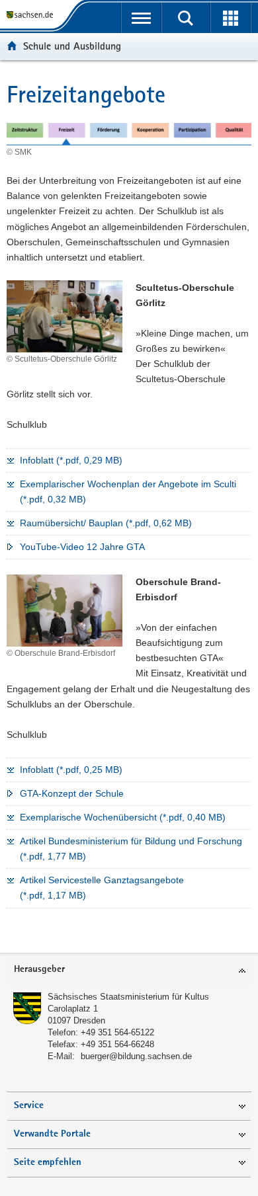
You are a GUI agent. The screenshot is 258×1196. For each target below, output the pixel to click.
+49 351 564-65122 (117, 1032)
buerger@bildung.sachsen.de (136, 1056)
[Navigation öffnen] (141, 18)
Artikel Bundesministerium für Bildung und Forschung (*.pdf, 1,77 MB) (131, 848)
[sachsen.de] (32, 14)
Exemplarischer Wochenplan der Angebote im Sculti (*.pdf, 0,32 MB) (128, 491)
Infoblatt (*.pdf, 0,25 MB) (71, 769)
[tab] (129, 970)
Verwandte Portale (52, 1134)
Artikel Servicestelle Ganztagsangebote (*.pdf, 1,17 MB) (102, 887)
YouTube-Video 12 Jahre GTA (82, 546)
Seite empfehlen (47, 1163)
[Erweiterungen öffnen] (230, 18)
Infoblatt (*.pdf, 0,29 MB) (71, 460)
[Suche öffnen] (185, 18)
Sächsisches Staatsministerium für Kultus (128, 997)
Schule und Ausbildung (72, 46)
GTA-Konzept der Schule (72, 793)
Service (29, 1106)
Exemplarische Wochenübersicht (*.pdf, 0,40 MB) (123, 817)
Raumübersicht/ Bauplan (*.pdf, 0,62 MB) (106, 523)
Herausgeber (39, 970)
